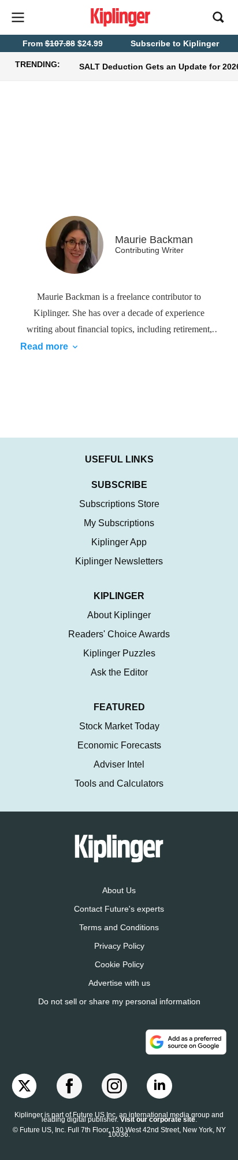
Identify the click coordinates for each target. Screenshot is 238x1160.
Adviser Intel (119, 764)
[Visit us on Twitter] (24, 1086)
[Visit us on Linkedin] (159, 1086)
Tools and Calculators (119, 783)
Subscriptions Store (119, 504)
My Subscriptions (119, 523)
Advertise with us (119, 983)
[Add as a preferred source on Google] (186, 1042)
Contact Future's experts (119, 908)
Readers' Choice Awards (119, 634)
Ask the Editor (119, 672)
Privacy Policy (119, 945)
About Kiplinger (119, 615)
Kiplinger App (119, 542)
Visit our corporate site (157, 1119)
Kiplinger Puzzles (119, 653)
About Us (119, 890)
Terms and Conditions (119, 927)
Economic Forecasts (119, 745)
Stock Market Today (119, 726)
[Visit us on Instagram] (114, 1086)
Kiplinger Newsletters (119, 561)
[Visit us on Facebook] (69, 1086)
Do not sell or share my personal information (119, 1001)
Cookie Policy (119, 964)
